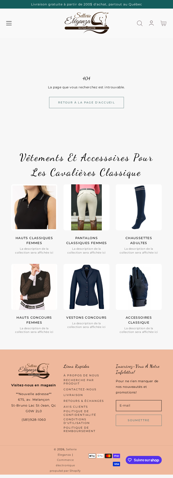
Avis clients (76, 406)
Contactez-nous (80, 389)
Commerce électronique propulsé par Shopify (65, 465)
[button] (9, 23)
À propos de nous (81, 375)
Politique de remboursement (80, 429)
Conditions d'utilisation (77, 421)
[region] (86, 4)
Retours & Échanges (84, 401)
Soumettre (139, 420)
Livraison (73, 395)
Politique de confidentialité (80, 412)
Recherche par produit (79, 381)
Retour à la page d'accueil (86, 102)
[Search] (139, 23)
